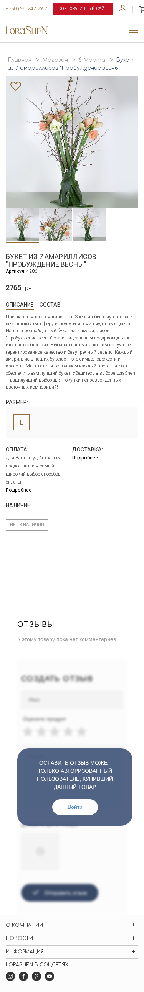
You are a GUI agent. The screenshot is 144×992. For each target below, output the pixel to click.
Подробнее (18, 490)
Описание (20, 305)
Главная (19, 60)
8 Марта (92, 60)
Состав (50, 305)
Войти (75, 807)
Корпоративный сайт (82, 8)
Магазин (55, 60)
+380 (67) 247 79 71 (27, 8)
